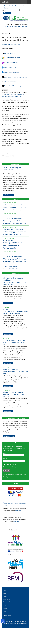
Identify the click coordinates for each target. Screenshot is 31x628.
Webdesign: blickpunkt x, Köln (18, 623)
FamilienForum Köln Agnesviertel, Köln (13, 205)
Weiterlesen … (9, 195)
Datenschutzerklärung (9, 467)
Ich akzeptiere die (9, 466)
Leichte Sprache (9, 6)
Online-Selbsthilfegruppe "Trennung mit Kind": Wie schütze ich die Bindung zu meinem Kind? (15, 220)
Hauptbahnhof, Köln (8, 240)
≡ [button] (29, 1)
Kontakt (6, 8)
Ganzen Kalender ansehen (10, 266)
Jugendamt (24, 26)
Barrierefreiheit (19, 6)
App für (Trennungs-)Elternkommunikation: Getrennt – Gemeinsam (16, 311)
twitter (5, 609)
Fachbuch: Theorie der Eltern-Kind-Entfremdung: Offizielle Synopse (13, 394)
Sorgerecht (8, 26)
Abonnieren (6, 470)
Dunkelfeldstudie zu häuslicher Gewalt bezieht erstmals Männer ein (15, 342)
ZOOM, (5, 216)
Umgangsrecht (16, 26)
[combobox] (11, 10)
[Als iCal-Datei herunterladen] (11, 44)
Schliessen (5, 90)
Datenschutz (7, 602)
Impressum (6, 599)
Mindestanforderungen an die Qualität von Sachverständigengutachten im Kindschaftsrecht (14, 281)
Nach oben (7, 615)
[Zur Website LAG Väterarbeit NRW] (15, 564)
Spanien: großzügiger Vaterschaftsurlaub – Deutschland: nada (15, 371)
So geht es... (18, 510)
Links (4, 611)
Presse (5, 596)
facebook (5, 606)
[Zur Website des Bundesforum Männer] (15, 577)
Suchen (8, 13)
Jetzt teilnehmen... (9, 436)
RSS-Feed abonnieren (11, 269)
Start (4, 591)
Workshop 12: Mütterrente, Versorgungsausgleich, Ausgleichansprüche (12, 245)
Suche (4, 593)
